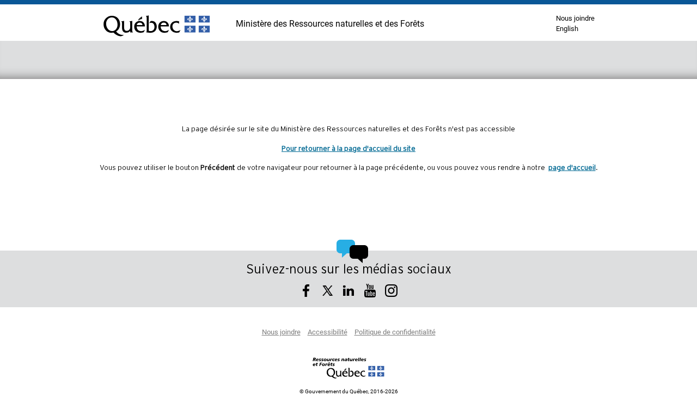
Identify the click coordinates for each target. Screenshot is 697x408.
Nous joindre (575, 18)
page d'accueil (572, 168)
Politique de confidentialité (395, 332)
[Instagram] (391, 292)
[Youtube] (370, 292)
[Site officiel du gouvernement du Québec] (157, 40)
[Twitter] (327, 292)
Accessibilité (327, 332)
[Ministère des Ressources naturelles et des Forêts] (349, 368)
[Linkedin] (348, 292)
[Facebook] (306, 292)
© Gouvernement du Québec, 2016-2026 (348, 391)
